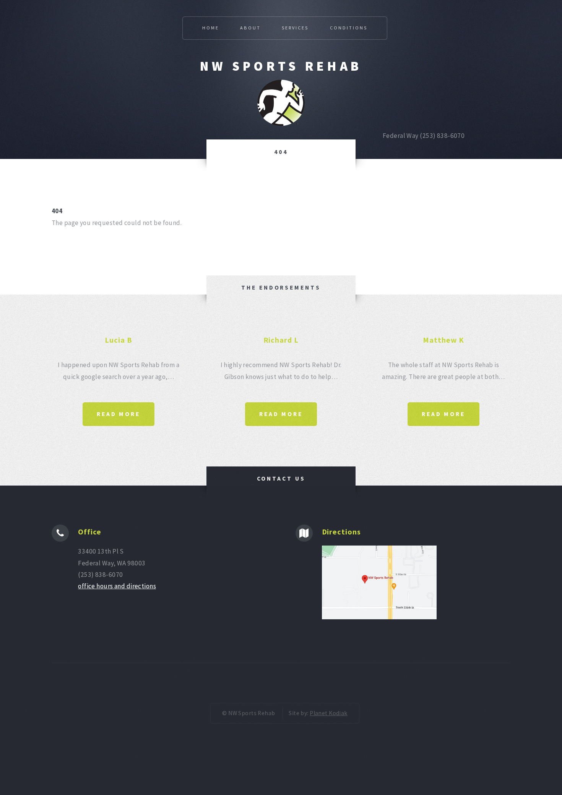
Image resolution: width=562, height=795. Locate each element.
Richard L (281, 340)
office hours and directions (117, 586)
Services (295, 28)
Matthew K (443, 340)
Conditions (348, 28)
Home (210, 28)
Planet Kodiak (329, 713)
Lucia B (118, 340)
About (250, 28)
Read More (118, 414)
